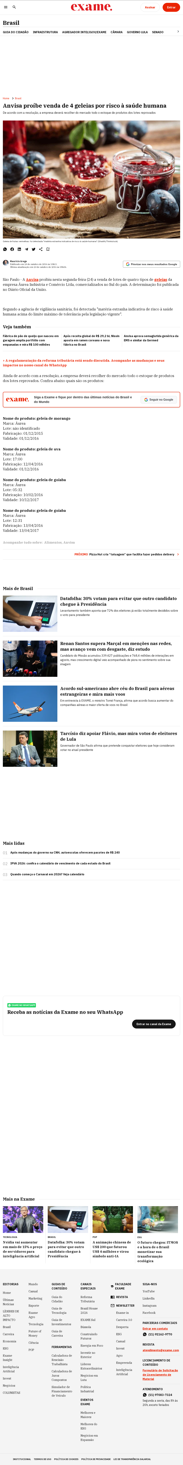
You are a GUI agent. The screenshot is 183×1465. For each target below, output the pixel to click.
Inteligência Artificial (11, 1369)
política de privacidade (96, 1459)
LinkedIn (149, 1298)
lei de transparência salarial (132, 1459)
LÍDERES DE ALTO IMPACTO (11, 1316)
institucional (22, 1459)
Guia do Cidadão (16, 32)
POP (31, 1350)
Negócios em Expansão (89, 1438)
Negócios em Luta (89, 1378)
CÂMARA (117, 32)
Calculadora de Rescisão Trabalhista (62, 1360)
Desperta (122, 1327)
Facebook (149, 1313)
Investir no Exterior (88, 1355)
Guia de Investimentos (61, 1322)
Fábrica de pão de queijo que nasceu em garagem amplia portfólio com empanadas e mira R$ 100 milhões (31, 340)
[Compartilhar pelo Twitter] (33, 249)
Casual (33, 1291)
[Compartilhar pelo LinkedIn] (19, 249)
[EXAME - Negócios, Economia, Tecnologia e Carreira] (91, 7)
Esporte (34, 1305)
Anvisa (32, 279)
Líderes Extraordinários (91, 1366)
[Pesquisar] (14, 7)
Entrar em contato (155, 1328)
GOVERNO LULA (137, 32)
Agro (119, 1355)
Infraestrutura (45, 32)
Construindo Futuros (89, 1336)
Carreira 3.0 (124, 1320)
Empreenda (124, 1362)
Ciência (34, 1342)
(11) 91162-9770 (160, 1334)
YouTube (149, 1291)
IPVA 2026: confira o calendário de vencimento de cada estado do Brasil (60, 863)
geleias (160, 279)
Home (6, 98)
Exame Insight (7, 1358)
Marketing (35, 1298)
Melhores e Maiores (88, 1415)
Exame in (122, 1313)
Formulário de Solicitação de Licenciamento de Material (160, 1375)
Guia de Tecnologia (59, 1311)
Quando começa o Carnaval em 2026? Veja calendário (47, 874)
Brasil (11, 22)
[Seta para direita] (173, 31)
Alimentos (53, 542)
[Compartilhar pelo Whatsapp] (5, 249)
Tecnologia (36, 1324)
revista (122, 1297)
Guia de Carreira (57, 1333)
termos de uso (42, 1459)
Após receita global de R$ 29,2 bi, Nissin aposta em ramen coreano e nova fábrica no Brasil (91, 340)
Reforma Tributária (88, 1299)
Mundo (33, 1284)
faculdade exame (123, 1286)
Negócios (9, 1385)
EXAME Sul (88, 1320)
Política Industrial (87, 1389)
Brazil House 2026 (89, 1311)
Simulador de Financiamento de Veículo (62, 1391)
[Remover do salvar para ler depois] (48, 249)
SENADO (158, 32)
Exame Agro (33, 1315)
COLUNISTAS (11, 1392)
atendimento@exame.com (161, 1350)
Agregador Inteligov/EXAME (84, 32)
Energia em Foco (92, 1345)
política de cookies (66, 1459)
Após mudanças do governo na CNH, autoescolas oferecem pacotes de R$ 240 (65, 852)
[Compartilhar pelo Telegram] (26, 249)
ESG (5, 1348)
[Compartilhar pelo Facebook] (12, 249)
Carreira (8, 1334)
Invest (7, 1378)
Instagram (150, 1305)
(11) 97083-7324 (160, 1395)
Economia (9, 1341)
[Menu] (6, 7)
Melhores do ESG (89, 1426)
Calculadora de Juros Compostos (62, 1375)
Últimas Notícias (8, 1302)
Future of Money (35, 1333)
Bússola (86, 1327)
